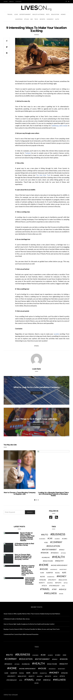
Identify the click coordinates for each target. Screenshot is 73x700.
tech (45, 585)
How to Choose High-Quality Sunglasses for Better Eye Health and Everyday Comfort (23, 557)
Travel (10, 14)
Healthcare (48, 561)
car (50, 538)
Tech (36, 19)
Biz (32, 19)
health (59, 557)
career (57, 538)
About (11, 1)
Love (16, 14)
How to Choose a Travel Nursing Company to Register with (20, 493)
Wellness (51, 593)
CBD (46, 542)
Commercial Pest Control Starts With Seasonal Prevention (29, 581)
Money (63, 14)
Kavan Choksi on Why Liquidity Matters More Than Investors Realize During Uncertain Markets (27, 536)
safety (42, 583)
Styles (26, 19)
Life (64, 573)
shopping (50, 582)
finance (55, 553)
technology (54, 585)
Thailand (27, 153)
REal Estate (63, 580)
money (62, 576)
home (44, 564)
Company (57, 542)
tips (64, 585)
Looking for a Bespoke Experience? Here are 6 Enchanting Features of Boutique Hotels (53, 494)
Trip (55, 589)
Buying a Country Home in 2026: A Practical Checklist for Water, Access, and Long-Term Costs (28, 570)
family (62, 549)
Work (61, 593)
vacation (56, 334)
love (43, 576)
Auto (57, 19)
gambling (46, 557)
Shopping (19, 19)
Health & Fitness (38, 14)
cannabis (42, 538)
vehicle (63, 589)
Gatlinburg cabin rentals (59, 125)
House (44, 569)
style (66, 583)
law (42, 572)
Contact (18, 1)
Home (6, 1)
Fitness (64, 553)
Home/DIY (50, 19)
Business (58, 534)
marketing (51, 576)
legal (58, 572)
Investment (63, 569)
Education (55, 14)
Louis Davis (36, 369)
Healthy (60, 561)
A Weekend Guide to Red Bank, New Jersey (24, 544)
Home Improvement (59, 565)
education (54, 546)
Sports (42, 19)
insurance (54, 569)
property (52, 580)
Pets (47, 14)
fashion (45, 553)
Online (43, 580)
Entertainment (25, 14)
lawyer (50, 572)
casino (65, 538)
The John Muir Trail (43, 175)
